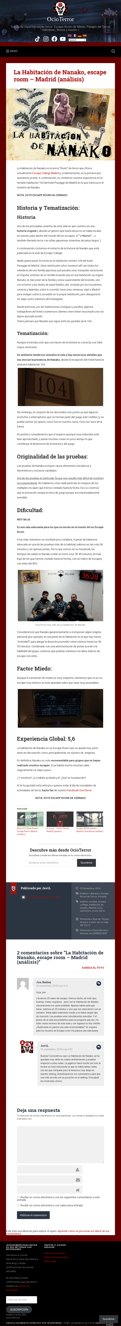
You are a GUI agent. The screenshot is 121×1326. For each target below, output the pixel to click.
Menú (14, 51)
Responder (98, 983)
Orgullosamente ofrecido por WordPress (34, 1323)
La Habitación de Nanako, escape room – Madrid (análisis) (60, 75)
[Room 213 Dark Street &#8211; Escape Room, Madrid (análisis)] (30, 819)
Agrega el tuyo (93, 967)
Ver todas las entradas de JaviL (43, 897)
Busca (112, 51)
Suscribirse (86, 862)
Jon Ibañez (43, 982)
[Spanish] (85, 35)
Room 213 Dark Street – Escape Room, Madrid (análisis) (28, 831)
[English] (70, 35)
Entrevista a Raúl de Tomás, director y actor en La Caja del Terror (94, 922)
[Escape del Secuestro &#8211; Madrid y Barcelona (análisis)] (89, 819)
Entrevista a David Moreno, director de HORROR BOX (94, 932)
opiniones (85, 910)
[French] (75, 35)
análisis (84, 901)
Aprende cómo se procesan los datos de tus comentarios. (57, 1232)
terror (102, 910)
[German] (80, 35)
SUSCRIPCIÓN (19, 1309)
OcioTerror (60, 19)
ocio (99, 908)
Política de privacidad (56, 1257)
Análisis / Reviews (90, 893)
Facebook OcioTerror (79, 790)
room (95, 910)
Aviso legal (50, 1261)
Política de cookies (54, 1253)
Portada (102, 896)
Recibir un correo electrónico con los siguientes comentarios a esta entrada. (58, 1198)
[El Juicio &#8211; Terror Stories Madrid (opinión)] (60, 819)
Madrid (92, 908)
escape (93, 901)
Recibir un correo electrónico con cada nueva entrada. (52, 1205)
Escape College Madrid (45, 173)
